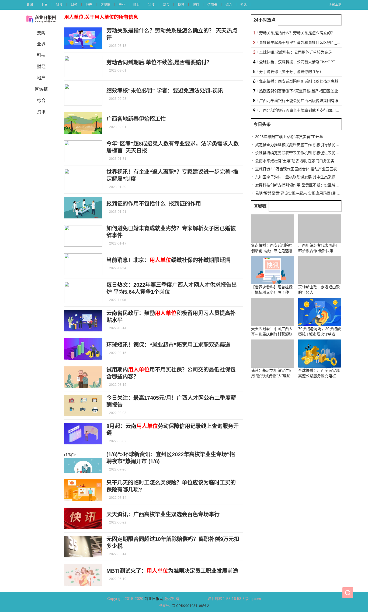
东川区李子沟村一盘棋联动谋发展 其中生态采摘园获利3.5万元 (307, 177)
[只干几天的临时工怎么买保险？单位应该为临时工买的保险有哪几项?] (83, 490)
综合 (228, 5)
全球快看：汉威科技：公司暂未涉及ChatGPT (297, 62)
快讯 (181, 5)
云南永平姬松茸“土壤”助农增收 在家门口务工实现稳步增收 (304, 161)
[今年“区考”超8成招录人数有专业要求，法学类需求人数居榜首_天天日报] (83, 151)
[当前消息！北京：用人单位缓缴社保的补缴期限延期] (83, 264)
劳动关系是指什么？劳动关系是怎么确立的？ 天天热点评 (307, 33)
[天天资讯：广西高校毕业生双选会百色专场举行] (83, 518)
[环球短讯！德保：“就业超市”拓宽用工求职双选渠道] (83, 349)
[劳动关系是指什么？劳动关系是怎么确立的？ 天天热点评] (83, 38)
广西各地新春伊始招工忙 (136, 119)
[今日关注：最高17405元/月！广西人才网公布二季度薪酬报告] (83, 405)
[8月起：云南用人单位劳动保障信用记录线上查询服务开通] (83, 433)
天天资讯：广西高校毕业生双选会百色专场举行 (163, 514)
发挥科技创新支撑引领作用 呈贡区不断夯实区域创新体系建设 (306, 185)
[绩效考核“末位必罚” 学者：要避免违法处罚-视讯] (83, 94)
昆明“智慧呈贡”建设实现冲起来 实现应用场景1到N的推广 (302, 193)
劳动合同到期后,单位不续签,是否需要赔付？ (159, 62)
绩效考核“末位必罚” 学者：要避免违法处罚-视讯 (164, 91)
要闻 (29, 5)
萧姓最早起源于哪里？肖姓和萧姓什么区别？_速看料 (303, 42)
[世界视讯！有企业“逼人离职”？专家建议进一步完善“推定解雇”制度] (83, 179)
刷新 (347, 592)
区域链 (105, 5)
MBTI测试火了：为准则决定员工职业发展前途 (172, 571)
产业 (122, 5)
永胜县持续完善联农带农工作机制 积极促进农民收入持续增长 (306, 153)
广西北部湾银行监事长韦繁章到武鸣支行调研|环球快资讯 (307, 110)
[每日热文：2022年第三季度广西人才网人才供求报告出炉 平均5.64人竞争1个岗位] (83, 292)
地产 (89, 5)
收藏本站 (335, 5)
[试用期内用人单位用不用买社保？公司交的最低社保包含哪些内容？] (83, 377)
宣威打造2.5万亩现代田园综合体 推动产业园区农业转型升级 (305, 169)
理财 (136, 5)
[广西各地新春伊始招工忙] (83, 123)
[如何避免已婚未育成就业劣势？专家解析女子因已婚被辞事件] (83, 236)
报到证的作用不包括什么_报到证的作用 (153, 204)
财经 (74, 5)
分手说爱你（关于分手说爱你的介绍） (291, 71)
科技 (59, 5)
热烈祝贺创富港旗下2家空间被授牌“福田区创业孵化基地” (307, 91)
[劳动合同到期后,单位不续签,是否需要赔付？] (83, 66)
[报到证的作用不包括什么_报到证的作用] (83, 207)
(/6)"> (70, 454)
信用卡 (212, 5)
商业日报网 (153, 598)
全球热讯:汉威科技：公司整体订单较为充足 (295, 52)
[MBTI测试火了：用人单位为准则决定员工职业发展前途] (83, 575)
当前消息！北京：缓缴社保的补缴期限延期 (168, 260)
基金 (166, 5)
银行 (196, 5)
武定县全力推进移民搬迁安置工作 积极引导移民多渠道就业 (304, 145)
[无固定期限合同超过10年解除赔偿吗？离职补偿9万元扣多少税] (83, 546)
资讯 (243, 5)
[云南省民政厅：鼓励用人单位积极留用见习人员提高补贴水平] (83, 320)
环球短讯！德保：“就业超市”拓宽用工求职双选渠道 (168, 345)
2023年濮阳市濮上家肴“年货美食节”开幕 (289, 137)
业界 (44, 5)
